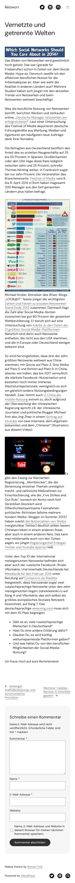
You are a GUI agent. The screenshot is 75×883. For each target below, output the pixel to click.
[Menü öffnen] (67, 7)
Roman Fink (34, 866)
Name (15, 779)
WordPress (28, 875)
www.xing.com (42, 608)
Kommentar (18, 738)
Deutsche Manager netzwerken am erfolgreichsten (36, 119)
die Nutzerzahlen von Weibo (45, 521)
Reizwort (12, 7)
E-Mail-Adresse (21, 794)
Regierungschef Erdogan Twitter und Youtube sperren (35, 545)
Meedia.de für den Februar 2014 (28, 574)
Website (15, 810)
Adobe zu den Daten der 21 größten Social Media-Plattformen (36, 327)
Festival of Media (42, 178)
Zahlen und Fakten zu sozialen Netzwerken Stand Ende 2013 (35, 305)
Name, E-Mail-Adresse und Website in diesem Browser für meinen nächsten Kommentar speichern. (39, 830)
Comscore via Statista (40, 578)
